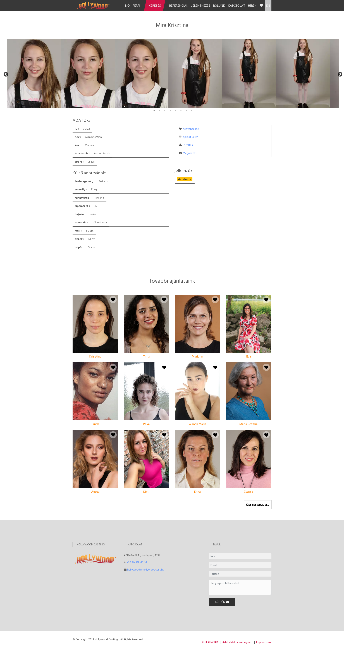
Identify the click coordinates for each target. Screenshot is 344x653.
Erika (197, 491)
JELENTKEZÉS (200, 5)
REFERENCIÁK (178, 5)
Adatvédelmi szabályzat (237, 642)
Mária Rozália (248, 424)
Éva (248, 356)
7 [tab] (186, 110)
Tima (146, 356)
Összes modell (257, 504)
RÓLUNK (219, 5)
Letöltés (188, 145)
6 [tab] (181, 110)
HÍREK (252, 5)
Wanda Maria (197, 424)
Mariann (197, 356)
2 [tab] (159, 110)
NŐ (127, 5)
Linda (95, 424)
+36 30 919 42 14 (137, 562)
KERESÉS (155, 5)
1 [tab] (154, 110)
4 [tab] (170, 110)
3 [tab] (165, 110)
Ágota (95, 491)
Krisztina (95, 356)
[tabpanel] (34, 73)
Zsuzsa (248, 491)
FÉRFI (136, 5)
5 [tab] (175, 110)
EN (268, 5)
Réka (146, 424)
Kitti (146, 491)
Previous (5, 73)
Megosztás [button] (190, 153)
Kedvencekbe (191, 129)
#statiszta (184, 179)
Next (339, 73)
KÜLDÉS (220, 601)
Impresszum (263, 642)
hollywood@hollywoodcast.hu (145, 569)
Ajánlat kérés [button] (190, 137)
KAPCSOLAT (236, 5)
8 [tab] (192, 110)
